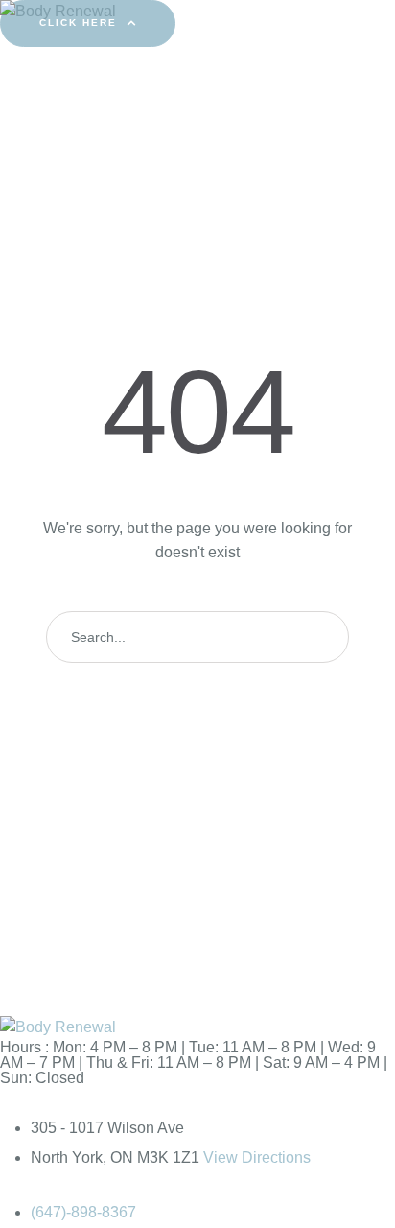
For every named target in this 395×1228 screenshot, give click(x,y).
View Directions (257, 1157)
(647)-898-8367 (83, 1212)
